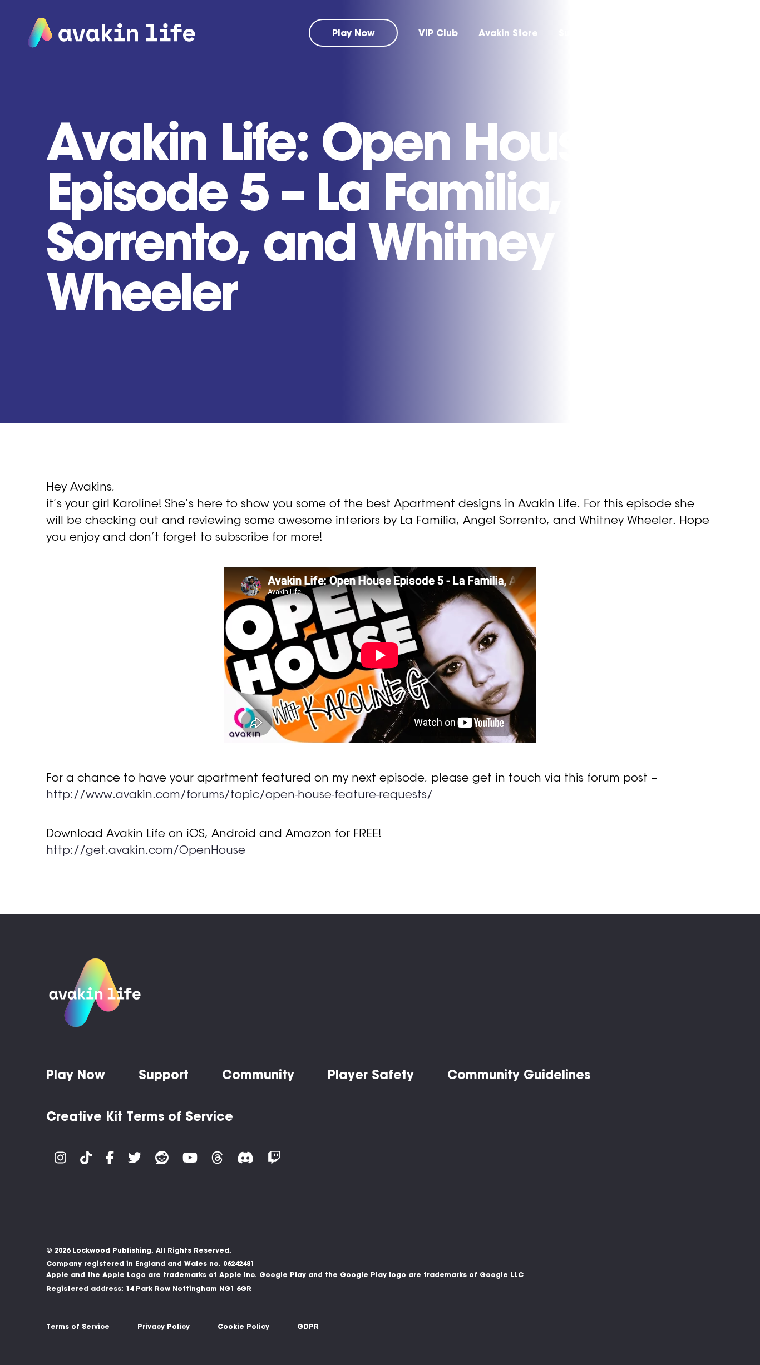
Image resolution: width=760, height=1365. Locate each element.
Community (642, 32)
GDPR (308, 1326)
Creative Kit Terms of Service (139, 1116)
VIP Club (438, 32)
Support (577, 32)
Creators (711, 32)
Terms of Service (78, 1326)
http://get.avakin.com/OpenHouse (145, 850)
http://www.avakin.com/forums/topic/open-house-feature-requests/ (239, 794)
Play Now (353, 32)
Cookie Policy (243, 1326)
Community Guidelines (518, 1074)
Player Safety (371, 1074)
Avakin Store (508, 32)
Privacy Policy (163, 1326)
